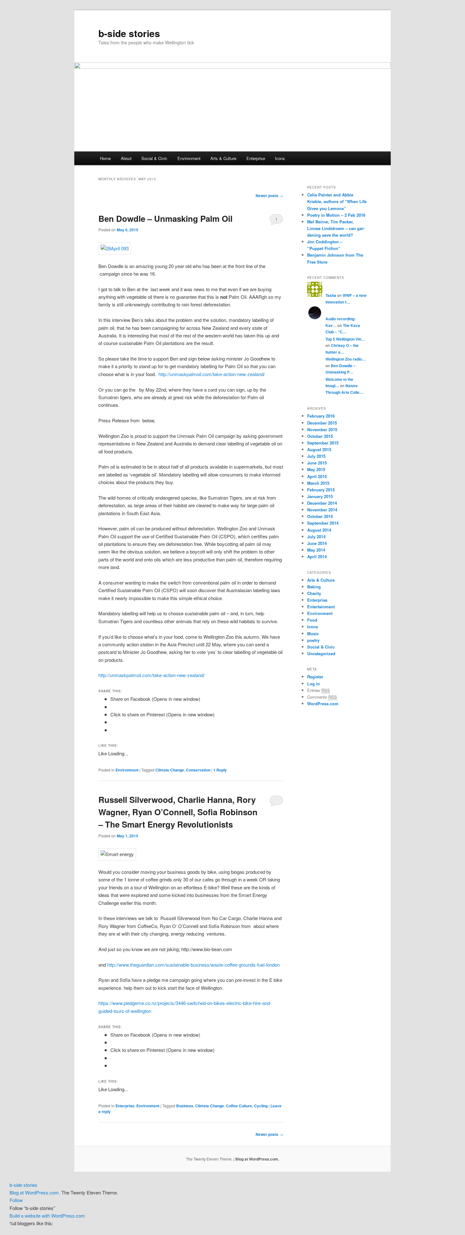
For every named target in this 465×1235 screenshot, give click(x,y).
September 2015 (322, 443)
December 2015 (322, 423)
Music (313, 633)
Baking (314, 587)
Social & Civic (154, 158)
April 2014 (317, 557)
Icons (280, 158)
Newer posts (269, 195)
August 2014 (319, 530)
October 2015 (320, 436)
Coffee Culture (239, 1106)
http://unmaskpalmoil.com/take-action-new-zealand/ (211, 374)
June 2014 (317, 543)
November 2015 (322, 429)
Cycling (261, 1106)
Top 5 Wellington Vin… (345, 339)
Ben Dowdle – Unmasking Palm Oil (165, 218)
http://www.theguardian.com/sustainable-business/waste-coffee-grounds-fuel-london (193, 964)
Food (312, 620)
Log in (313, 684)
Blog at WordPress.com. (257, 1159)
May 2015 (316, 469)
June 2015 (317, 463)
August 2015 (319, 449)
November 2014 (322, 510)
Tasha (331, 295)
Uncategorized (321, 653)
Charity (314, 593)
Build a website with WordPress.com (47, 1215)
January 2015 (320, 496)
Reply (220, 770)
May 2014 (316, 550)
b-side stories (129, 33)
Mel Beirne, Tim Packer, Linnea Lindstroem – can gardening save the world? (336, 228)
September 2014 (322, 523)
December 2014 (322, 503)
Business (184, 1106)
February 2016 (321, 416)
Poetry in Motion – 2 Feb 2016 (336, 215)
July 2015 (316, 456)
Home (105, 158)
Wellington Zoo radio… (346, 359)
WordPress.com (322, 704)
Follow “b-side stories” (32, 1208)
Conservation (198, 770)
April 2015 (317, 476)
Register (315, 677)
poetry (313, 640)
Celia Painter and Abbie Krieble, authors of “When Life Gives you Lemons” (337, 201)
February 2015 (321, 490)
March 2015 (318, 483)
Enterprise (255, 158)
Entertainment (321, 607)
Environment (189, 158)
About (126, 158)
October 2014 (320, 516)
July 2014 (316, 537)
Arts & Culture (223, 158)
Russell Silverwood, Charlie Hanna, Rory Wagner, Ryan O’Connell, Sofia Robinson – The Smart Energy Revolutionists (177, 812)
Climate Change (169, 770)
